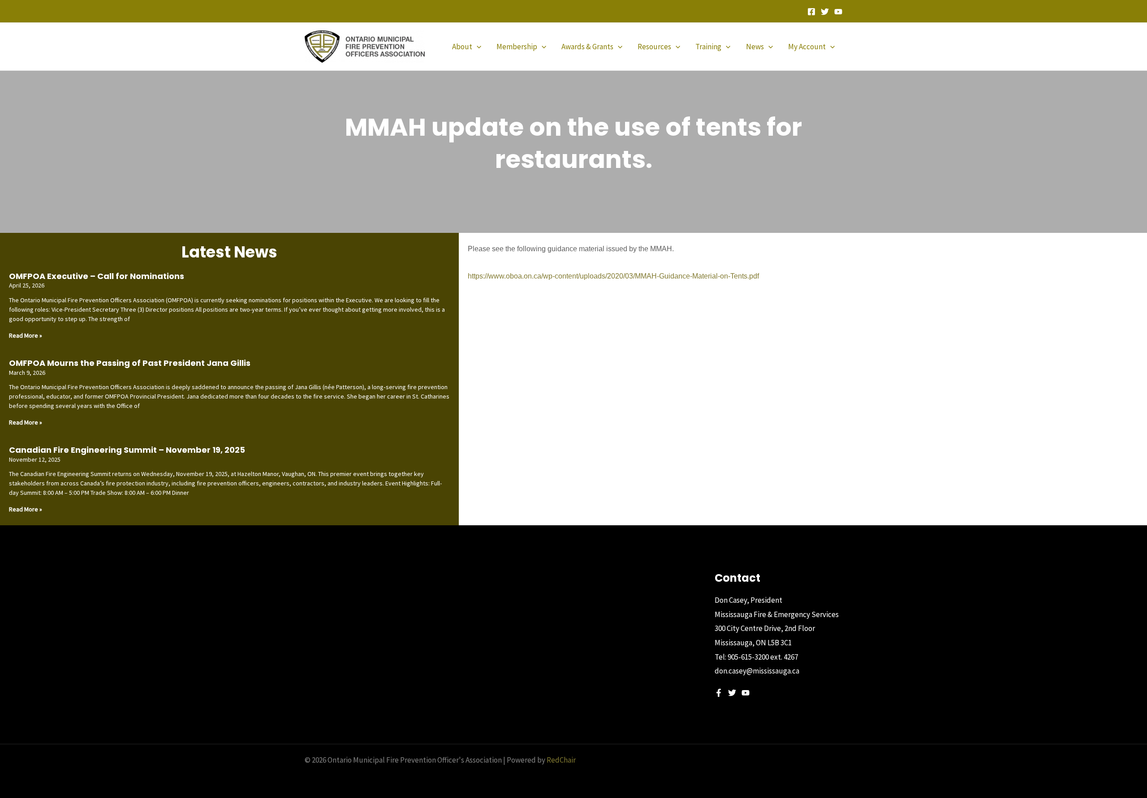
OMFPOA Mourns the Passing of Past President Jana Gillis (129, 363)
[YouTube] (838, 12)
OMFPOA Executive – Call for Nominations (96, 276)
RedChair (561, 760)
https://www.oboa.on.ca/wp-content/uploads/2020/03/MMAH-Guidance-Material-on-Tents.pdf (613, 276)
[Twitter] (825, 12)
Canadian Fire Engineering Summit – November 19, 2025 (127, 449)
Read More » (25, 335)
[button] (476, 46)
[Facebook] (811, 12)
